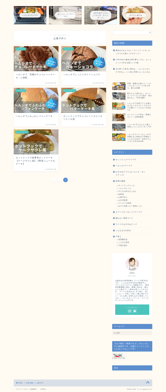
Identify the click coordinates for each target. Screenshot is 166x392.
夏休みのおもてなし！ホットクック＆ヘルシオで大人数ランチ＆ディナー (133, 52)
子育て (118, 236)
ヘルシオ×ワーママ (124, 166)
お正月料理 (122, 200)
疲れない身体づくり (124, 218)
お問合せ (43, 389)
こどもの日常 (123, 242)
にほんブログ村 (118, 358)
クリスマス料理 (124, 203)
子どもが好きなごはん (127, 191)
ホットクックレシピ (126, 185)
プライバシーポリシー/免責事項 (26, 389)
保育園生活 (122, 239)
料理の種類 (120, 181)
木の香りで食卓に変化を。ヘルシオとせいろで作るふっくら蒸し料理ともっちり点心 (133, 70)
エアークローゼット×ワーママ (129, 212)
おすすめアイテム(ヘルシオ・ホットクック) (130, 173)
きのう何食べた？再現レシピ (130, 206)
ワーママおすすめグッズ (126, 224)
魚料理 (121, 194)
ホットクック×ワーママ (126, 160)
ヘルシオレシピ (124, 188)
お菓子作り (122, 197)
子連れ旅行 (122, 245)
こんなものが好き (123, 230)
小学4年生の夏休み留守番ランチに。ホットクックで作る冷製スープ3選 (133, 61)
